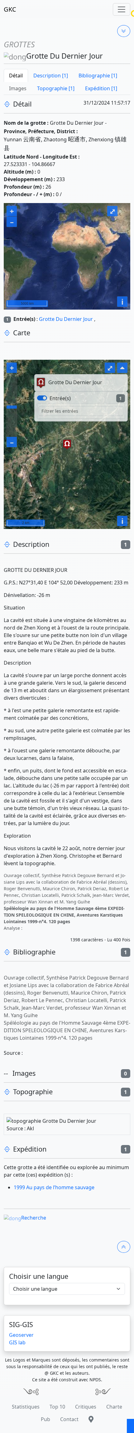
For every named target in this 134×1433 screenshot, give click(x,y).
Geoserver (21, 1334)
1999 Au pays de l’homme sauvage (54, 1187)
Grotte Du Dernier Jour (66, 319)
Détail (16, 75)
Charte (114, 1406)
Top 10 (57, 1406)
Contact (69, 1419)
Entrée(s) (60, 398)
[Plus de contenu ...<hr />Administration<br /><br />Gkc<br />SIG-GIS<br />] (123, 31)
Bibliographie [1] (98, 75)
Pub (45, 1419)
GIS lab (17, 1342)
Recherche (33, 1217)
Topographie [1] (55, 88)
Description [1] (50, 75)
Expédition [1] (101, 88)
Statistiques (26, 1406)
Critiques (85, 1406)
